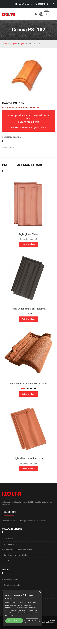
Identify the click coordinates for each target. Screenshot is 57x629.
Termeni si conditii (11, 579)
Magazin (13, 43)
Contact (7, 560)
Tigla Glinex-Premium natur (28, 458)
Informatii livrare (10, 544)
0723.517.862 (43, 4)
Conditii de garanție (12, 585)
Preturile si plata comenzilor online (18, 549)
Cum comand (9, 539)
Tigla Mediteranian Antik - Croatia (28, 383)
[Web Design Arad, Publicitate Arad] (47, 621)
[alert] (22, 608)
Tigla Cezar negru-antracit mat (28, 308)
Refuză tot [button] (32, 621)
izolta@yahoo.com (26, 4)
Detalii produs (28, 244)
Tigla (22, 43)
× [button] (40, 592)
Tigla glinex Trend (28, 234)
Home (4, 43)
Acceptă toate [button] (14, 621)
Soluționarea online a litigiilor (15, 555)
